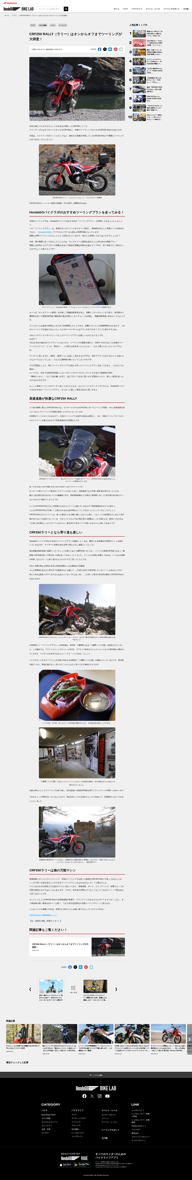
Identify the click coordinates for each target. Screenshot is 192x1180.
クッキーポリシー (139, 1140)
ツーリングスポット (172, 9)
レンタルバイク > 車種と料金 (140, 1115)
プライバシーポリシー (140, 1137)
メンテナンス (77, 1136)
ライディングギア (79, 1118)
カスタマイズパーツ (50, 1122)
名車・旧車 (46, 1129)
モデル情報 (42, 25)
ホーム (116, 9)
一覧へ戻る (73, 992)
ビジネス (45, 1133)
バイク (125, 9)
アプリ (14, 15)
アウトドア (76, 1125)
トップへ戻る (97, 1075)
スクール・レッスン (110, 1122)
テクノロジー (47, 1125)
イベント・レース (153, 9)
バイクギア (136, 1129)
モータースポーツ (109, 1115)
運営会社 (135, 1133)
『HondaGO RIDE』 (45, 232)
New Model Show (49, 1115)
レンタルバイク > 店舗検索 (140, 1121)
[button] (189, 1039)
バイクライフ (137, 9)
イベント (105, 1118)
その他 (185, 9)
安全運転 (75, 1129)
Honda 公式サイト (139, 1126)
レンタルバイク (78, 1133)
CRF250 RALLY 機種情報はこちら (43, 915)
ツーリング (62, 25)
